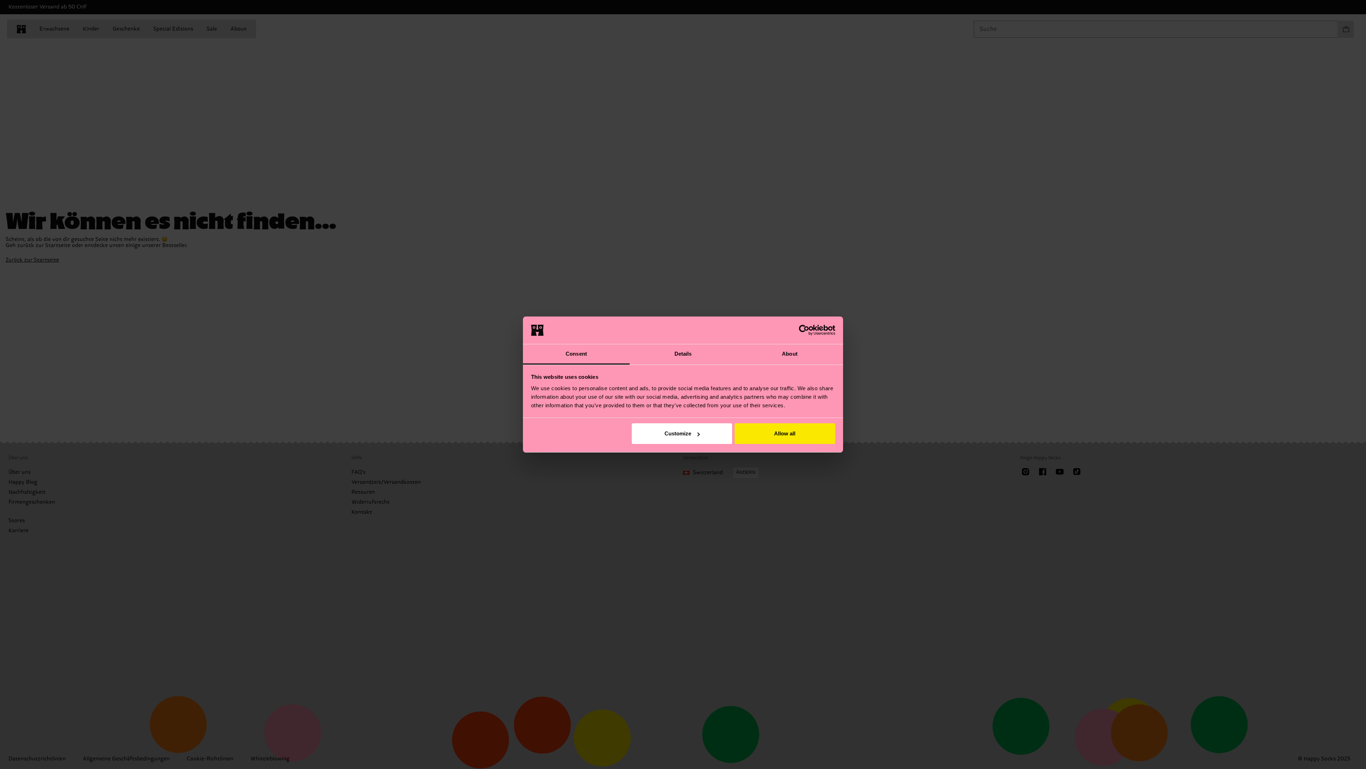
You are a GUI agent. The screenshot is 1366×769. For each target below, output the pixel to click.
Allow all (784, 433)
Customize (678, 433)
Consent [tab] (576, 354)
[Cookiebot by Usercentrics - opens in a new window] (804, 330)
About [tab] (790, 354)
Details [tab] (683, 354)
